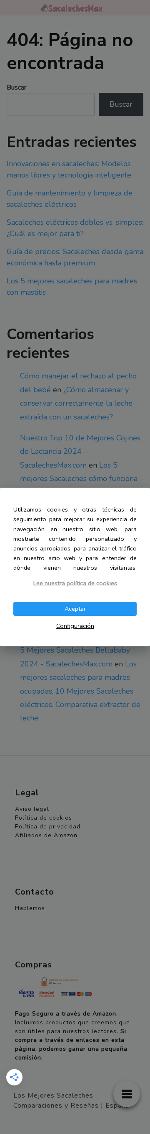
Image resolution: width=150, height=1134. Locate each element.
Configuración (75, 626)
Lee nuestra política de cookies (75, 583)
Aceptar (75, 608)
